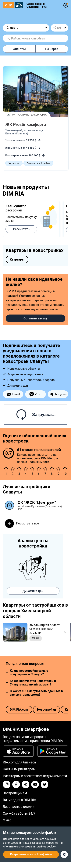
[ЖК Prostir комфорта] (35, 92)
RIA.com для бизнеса (19, 762)
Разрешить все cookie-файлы (31, 854)
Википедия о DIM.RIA (19, 800)
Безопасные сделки (18, 807)
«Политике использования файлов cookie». (30, 846)
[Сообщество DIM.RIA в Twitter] (44, 784)
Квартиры (17, 259)
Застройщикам (15, 793)
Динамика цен (33, 591)
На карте (51, 49)
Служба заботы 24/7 (19, 813)
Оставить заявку (35, 318)
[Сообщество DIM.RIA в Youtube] (35, 784)
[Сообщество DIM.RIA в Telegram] (25, 784)
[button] (7, 672)
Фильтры (19, 49)
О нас (7, 820)
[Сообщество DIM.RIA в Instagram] (6, 784)
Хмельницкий (13, 130)
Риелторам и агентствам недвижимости (35, 776)
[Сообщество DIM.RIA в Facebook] (16, 784)
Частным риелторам (19, 769)
